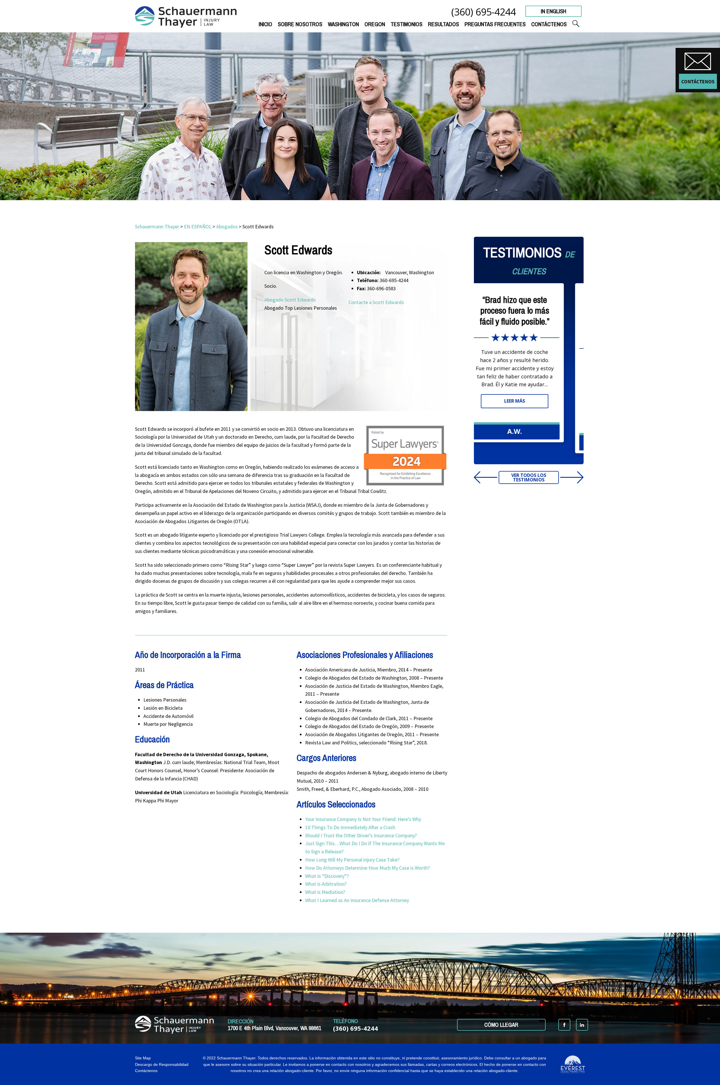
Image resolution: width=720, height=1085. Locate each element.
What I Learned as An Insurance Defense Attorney (357, 900)
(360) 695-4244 (483, 11)
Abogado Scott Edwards (290, 299)
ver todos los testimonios (528, 477)
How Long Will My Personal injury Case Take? (352, 859)
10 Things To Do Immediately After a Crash (350, 827)
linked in (582, 1025)
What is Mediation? (325, 892)
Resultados (443, 24)
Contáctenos (549, 24)
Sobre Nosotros (300, 24)
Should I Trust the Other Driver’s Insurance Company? (361, 835)
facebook (564, 1025)
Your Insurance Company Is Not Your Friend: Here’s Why (363, 819)
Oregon (374, 24)
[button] (562, 477)
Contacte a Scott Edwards (376, 302)
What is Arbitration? (326, 884)
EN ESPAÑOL (198, 226)
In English (553, 11)
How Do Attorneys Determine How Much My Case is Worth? (368, 868)
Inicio (265, 24)
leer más (528, 412)
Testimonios (406, 24)
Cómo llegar (501, 1024)
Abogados (227, 226)
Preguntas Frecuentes (495, 24)
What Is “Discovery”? (327, 876)
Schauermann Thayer (157, 226)
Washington (343, 24)
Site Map (143, 1058)
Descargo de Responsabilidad (161, 1064)
